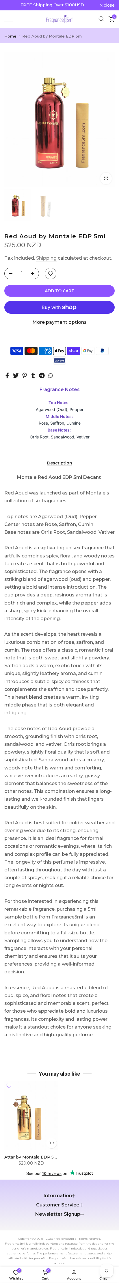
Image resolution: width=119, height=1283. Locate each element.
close (109, 5)
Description (59, 463)
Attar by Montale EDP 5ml (31, 1157)
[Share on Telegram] (42, 375)
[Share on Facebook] (7, 375)
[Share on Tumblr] (33, 375)
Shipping (46, 258)
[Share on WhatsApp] (50, 375)
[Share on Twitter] (16, 375)
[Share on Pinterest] (24, 375)
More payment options (59, 322)
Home (10, 36)
